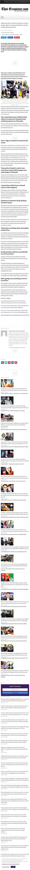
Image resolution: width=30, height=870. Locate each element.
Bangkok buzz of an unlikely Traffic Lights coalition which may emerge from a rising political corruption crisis (14, 584)
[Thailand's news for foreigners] (15, 9)
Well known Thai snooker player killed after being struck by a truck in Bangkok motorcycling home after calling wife (15, 801)
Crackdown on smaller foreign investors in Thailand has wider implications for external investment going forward (15, 495)
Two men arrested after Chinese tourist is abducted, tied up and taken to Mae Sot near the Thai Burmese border (14, 764)
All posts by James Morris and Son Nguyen (18, 347)
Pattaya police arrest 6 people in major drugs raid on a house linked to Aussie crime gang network (14, 25)
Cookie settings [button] (6, 867)
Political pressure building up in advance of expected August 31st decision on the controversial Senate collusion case (15, 847)
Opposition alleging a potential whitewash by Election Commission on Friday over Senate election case (14, 749)
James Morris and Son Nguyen (8, 32)
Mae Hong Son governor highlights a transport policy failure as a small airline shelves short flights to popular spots (14, 425)
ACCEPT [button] (13, 866)
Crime (3, 34)
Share (11, 37)
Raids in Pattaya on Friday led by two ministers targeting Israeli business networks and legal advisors (13, 830)
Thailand (21, 34)
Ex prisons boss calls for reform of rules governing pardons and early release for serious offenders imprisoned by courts (14, 838)
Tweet (4, 37)
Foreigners (7, 34)
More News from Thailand (14, 34)
